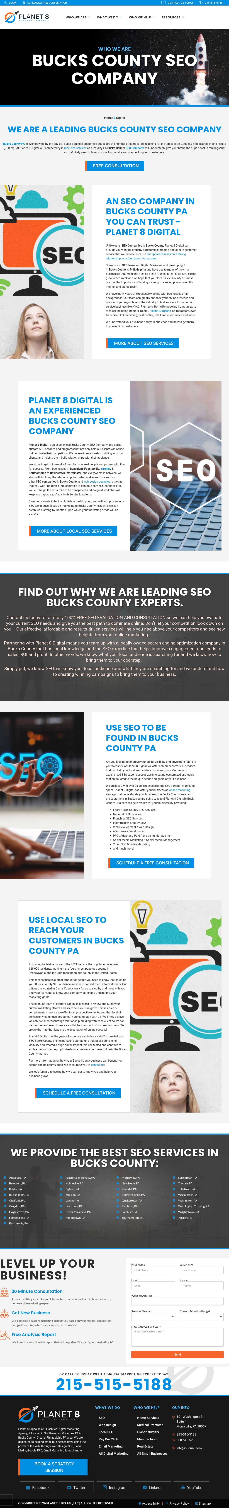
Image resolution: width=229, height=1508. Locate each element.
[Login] (13, 3)
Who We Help (140, 17)
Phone (184, 1280)
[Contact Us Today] (180, 2)
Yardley (105, 468)
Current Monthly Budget (195, 1311)
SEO (102, 1418)
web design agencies (97, 481)
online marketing (179, 790)
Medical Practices (150, 1425)
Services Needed (141, 1311)
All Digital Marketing (113, 1453)
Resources (171, 17)
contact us (97, 1065)
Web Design (107, 1425)
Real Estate (145, 1446)
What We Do (107, 17)
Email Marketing (111, 1446)
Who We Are (76, 17)
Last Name (186, 1264)
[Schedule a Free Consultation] (48, 3)
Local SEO (106, 1432)
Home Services (148, 1418)
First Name (138, 1264)
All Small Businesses (152, 1453)
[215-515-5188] (214, 2)
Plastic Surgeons (160, 311)
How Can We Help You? (145, 1326)
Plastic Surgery (148, 1432)
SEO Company (135, 148)
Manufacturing (147, 1439)
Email (134, 1280)
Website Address (141, 1295)
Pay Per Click (108, 1439)
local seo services (75, 148)
